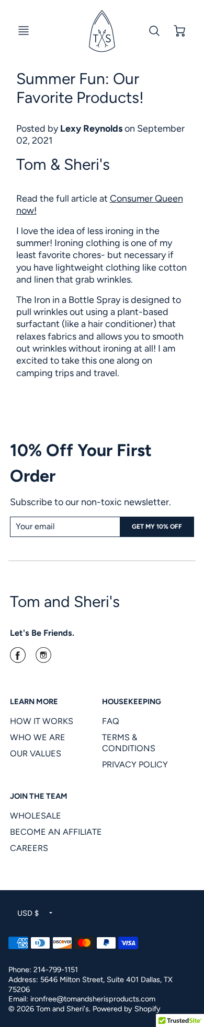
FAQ (110, 721)
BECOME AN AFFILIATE (56, 832)
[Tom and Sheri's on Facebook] (18, 658)
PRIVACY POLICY (135, 764)
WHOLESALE (35, 816)
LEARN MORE (34, 701)
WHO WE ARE (37, 737)
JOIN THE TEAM (38, 796)
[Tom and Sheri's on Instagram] (43, 658)
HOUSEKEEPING (131, 701)
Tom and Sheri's (65, 601)
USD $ (28, 913)
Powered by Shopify (127, 1008)
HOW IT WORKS (41, 721)
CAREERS (29, 848)
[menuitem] (48, 721)
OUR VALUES (35, 753)
